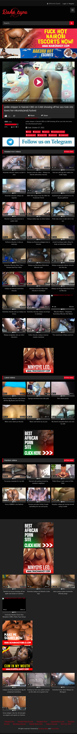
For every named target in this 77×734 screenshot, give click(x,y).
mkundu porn (31, 135)
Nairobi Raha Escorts (25, 722)
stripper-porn (64, 135)
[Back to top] (71, 728)
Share (45, 115)
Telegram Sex (9, 722)
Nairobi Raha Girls (36, 724)
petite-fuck (54, 135)
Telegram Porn (42, 722)
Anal (29, 132)
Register (71, 3)
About (32, 115)
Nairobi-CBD (43, 135)
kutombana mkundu (58, 132)
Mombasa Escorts (19, 724)
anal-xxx (46, 132)
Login (64, 3)
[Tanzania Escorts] (38, 372)
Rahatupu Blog (43, 728)
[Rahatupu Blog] (38, 13)
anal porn (37, 132)
